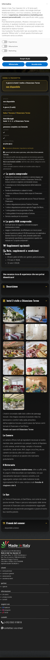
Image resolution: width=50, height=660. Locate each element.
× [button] (47, 3)
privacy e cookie (7, 597)
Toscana (11, 113)
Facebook (7, 607)
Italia (5, 113)
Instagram (7, 610)
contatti (4, 599)
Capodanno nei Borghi (26, 148)
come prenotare (7, 571)
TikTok (6, 612)
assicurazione (6, 576)
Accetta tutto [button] (37, 64)
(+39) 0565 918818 (12, 622)
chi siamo (5, 594)
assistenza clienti (7, 578)
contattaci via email (13, 628)
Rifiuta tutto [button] (13, 64)
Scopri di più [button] (25, 59)
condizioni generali (8, 573)
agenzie (4, 586)
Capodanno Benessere (12, 148)
